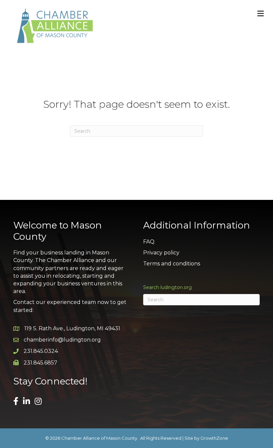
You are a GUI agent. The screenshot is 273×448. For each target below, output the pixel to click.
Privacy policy (161, 252)
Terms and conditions (171, 263)
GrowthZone (214, 438)
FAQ (148, 241)
